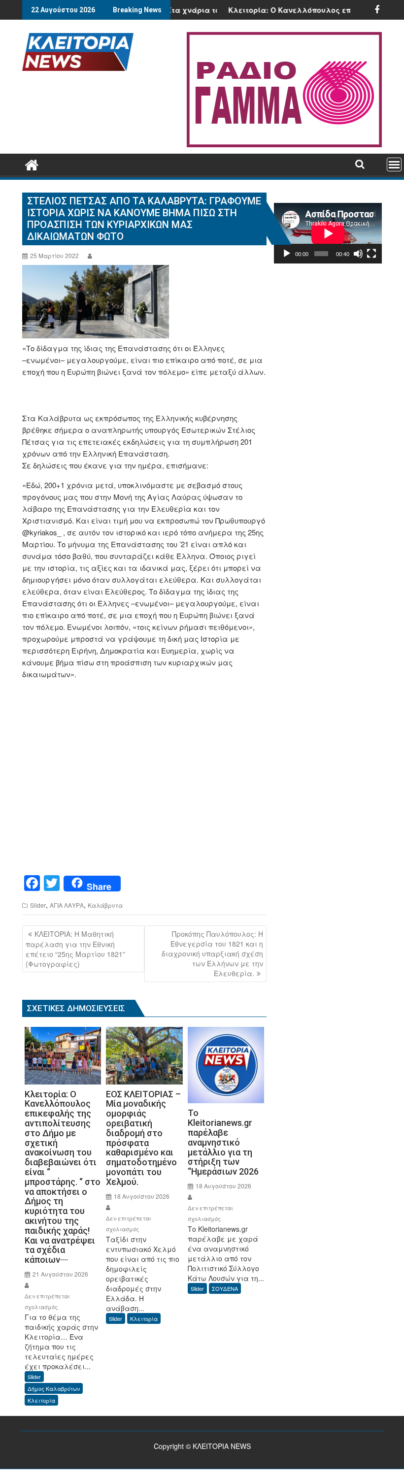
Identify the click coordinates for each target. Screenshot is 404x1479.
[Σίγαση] (358, 254)
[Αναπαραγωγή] (287, 254)
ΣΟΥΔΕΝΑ (225, 1288)
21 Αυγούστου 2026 (59, 1274)
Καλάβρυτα (105, 905)
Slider (38, 905)
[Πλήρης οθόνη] (371, 254)
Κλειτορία (41, 1400)
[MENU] (394, 164)
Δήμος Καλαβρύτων (54, 1388)
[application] (328, 233)
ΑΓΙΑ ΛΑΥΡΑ (67, 905)
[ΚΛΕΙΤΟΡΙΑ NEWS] (32, 163)
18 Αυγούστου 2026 (140, 1196)
